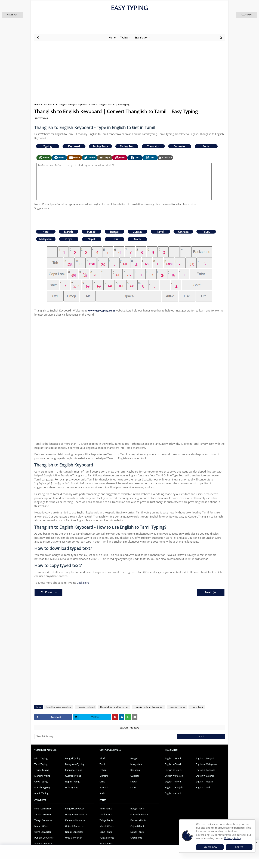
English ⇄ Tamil (173, 764)
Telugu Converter (43, 820)
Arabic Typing (41, 793)
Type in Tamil (49, 104)
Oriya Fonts (106, 831)
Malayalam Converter (76, 814)
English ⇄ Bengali (205, 758)
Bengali (114, 231)
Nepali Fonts (137, 831)
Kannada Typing (73, 770)
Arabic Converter (43, 843)
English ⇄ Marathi (174, 775)
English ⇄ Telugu (173, 770)
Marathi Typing (42, 775)
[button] (12, 15)
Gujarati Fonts (137, 826)
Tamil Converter (42, 814)
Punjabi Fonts (107, 837)
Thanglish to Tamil (86, 706)
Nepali (91, 239)
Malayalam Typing (74, 764)
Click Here (83, 582)
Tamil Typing (41, 764)
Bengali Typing (72, 758)
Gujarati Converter (75, 826)
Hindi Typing (41, 758)
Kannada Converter (75, 820)
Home (37, 104)
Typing (48, 146)
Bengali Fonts (137, 808)
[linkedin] (121, 717)
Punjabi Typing (42, 787)
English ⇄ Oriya (173, 781)
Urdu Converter (73, 837)
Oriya (68, 239)
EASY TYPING (129, 8)
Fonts (206, 146)
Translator (153, 146)
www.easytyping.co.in (101, 310)
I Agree (239, 847)
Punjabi (91, 231)
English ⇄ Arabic (173, 793)
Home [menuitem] (112, 37)
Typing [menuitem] (124, 37)
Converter (180, 146)
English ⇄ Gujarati (205, 775)
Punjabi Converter (43, 837)
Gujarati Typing (73, 775)
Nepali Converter (74, 831)
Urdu (115, 239)
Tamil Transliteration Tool (58, 706)
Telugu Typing (41, 770)
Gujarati (137, 231)
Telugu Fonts (106, 820)
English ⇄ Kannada (205, 770)
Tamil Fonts (106, 814)
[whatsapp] (128, 717)
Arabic (137, 239)
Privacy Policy (232, 838)
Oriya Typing (41, 781)
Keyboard (74, 146)
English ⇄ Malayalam (206, 764)
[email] (134, 717)
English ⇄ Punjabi (174, 787)
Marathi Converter (44, 826)
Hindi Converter (42, 808)
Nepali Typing (72, 781)
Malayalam (46, 239)
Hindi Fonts (106, 808)
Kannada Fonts (138, 820)
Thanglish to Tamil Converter (114, 706)
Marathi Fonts (107, 826)
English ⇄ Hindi (173, 758)
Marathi (68, 231)
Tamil (160, 231)
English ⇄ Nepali (204, 781)
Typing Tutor (100, 146)
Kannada (183, 231)
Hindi (46, 231)
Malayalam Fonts (139, 814)
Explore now (210, 847)
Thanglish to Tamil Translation (148, 706)
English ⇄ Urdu (203, 787)
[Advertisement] (120, 24)
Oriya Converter (42, 831)
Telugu (206, 231)
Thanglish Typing (176, 706)
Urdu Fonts (136, 837)
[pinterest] (115, 717)
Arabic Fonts (106, 843)
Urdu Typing (71, 787)
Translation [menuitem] (141, 37)
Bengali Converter (74, 808)
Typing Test (127, 146)
